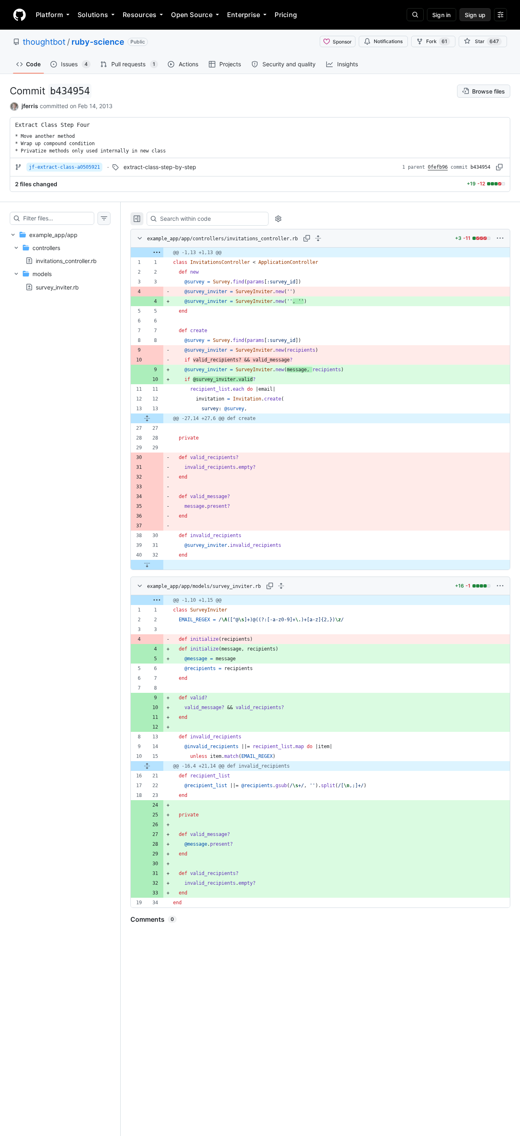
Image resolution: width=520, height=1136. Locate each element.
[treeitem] (60, 261)
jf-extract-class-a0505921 (64, 167)
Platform (49, 15)
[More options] (500, 238)
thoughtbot (44, 42)
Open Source (191, 15)
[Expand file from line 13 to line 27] (147, 418)
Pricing (286, 15)
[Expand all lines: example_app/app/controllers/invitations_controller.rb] (318, 238)
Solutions (93, 15)
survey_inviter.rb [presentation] (57, 286)
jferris (30, 105)
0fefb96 (438, 167)
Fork (436, 41)
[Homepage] (19, 14)
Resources (139, 15)
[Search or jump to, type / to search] (415, 14)
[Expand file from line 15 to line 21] (147, 766)
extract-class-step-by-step (160, 166)
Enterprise (243, 15)
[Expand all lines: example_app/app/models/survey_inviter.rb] (281, 586)
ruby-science (98, 42)
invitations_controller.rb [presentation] (66, 260)
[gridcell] (320, 252)
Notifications (388, 41)
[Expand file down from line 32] (147, 565)
